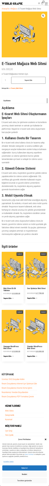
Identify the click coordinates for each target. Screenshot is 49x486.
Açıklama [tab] (6, 101)
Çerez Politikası (29, 454)
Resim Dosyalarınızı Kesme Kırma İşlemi (17, 388)
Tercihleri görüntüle (24, 481)
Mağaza (14, 8)
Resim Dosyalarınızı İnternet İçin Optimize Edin (19, 383)
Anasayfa (5, 8)
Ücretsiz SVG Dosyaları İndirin (13, 379)
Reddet (24, 474)
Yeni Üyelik (9, 435)
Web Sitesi (19, 88)
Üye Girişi (8, 431)
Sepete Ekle (28, 80)
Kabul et (25, 468)
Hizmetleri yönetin (8, 461)
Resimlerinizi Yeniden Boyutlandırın (15, 392)
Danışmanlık (9, 415)
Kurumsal (8, 419)
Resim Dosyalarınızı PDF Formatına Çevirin (18, 396)
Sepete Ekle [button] (7, 298)
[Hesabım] (39, 3)
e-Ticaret (12, 88)
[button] (45, 439)
